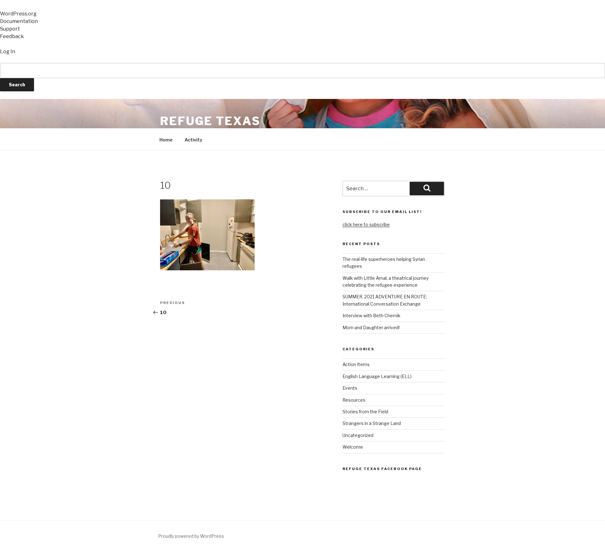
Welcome (353, 447)
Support (10, 29)
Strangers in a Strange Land (372, 423)
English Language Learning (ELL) (377, 376)
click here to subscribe (366, 224)
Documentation (19, 21)
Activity (193, 139)
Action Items (356, 364)
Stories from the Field (365, 411)
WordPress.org (18, 14)
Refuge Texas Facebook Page (382, 469)
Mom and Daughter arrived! (371, 327)
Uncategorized (358, 435)
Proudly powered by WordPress (191, 536)
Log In (7, 52)
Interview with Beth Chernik (371, 315)
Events (350, 388)
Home (166, 139)
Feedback (12, 36)
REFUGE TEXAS (210, 121)
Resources (354, 400)
